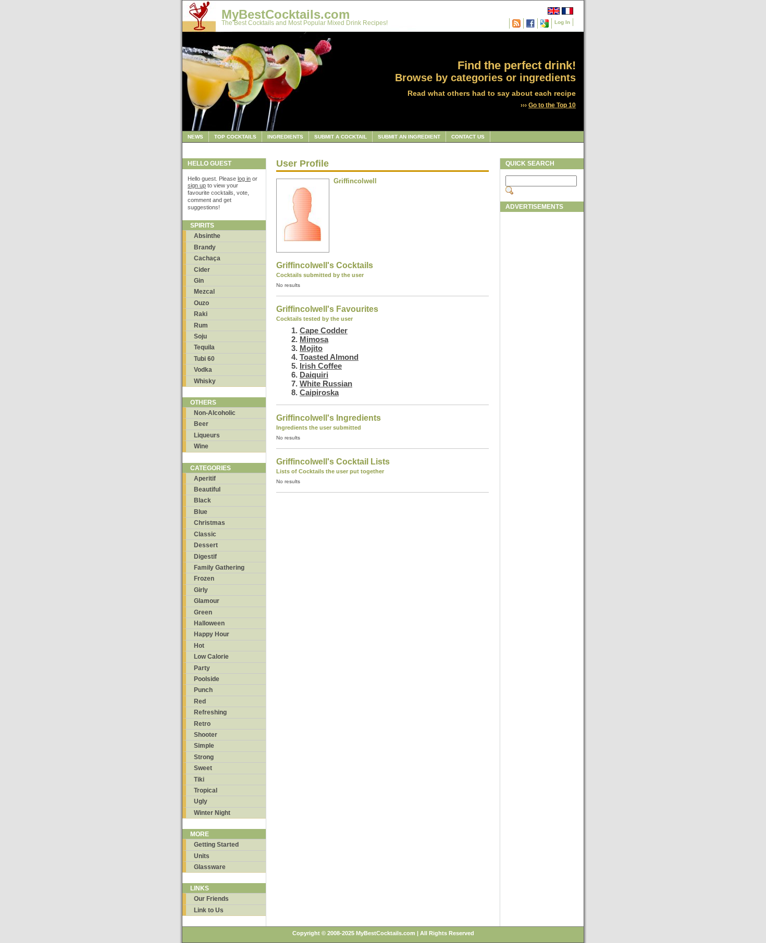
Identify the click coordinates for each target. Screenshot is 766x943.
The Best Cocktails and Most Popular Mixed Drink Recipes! (304, 23)
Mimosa (314, 339)
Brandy (205, 247)
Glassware (210, 867)
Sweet (203, 768)
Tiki (199, 779)
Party (202, 668)
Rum (201, 325)
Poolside (206, 679)
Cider (202, 269)
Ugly (200, 801)
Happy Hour (211, 634)
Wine (201, 446)
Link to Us (209, 910)
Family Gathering (219, 567)
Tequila (204, 347)
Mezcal (204, 291)
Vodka (203, 369)
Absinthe (207, 236)
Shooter (205, 734)
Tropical (205, 790)
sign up (197, 185)
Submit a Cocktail (340, 137)
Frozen (204, 578)
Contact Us (468, 137)
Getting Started (216, 844)
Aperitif (205, 478)
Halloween (209, 623)
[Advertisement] (542, 373)
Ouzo (201, 303)
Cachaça (207, 258)
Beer (201, 424)
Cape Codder (324, 330)
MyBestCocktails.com (285, 14)
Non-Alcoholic (215, 413)
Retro (202, 723)
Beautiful (207, 489)
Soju (200, 336)
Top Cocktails (235, 137)
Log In (562, 22)
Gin (199, 280)
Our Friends (211, 898)
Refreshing (210, 712)
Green (203, 612)
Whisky (205, 381)
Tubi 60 (204, 358)
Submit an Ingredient (409, 137)
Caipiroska (319, 392)
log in (244, 178)
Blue (200, 511)
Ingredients (285, 137)
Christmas (209, 522)
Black (202, 500)
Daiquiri (314, 374)
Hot (199, 645)
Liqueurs (207, 435)
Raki (200, 314)
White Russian (326, 383)
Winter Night (212, 812)
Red (200, 701)
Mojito (311, 348)
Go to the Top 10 (552, 105)
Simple (204, 745)
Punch (203, 690)
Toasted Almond (329, 357)
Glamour (206, 601)
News (195, 137)
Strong (204, 757)
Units (201, 856)
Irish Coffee (321, 365)
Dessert (206, 545)
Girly (201, 590)
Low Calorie (211, 656)
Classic (205, 534)
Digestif (205, 556)
